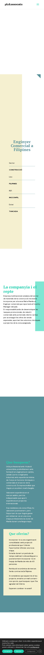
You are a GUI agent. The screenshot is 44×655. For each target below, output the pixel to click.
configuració (34, 647)
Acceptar (7, 651)
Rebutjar (19, 651)
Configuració (31, 651)
